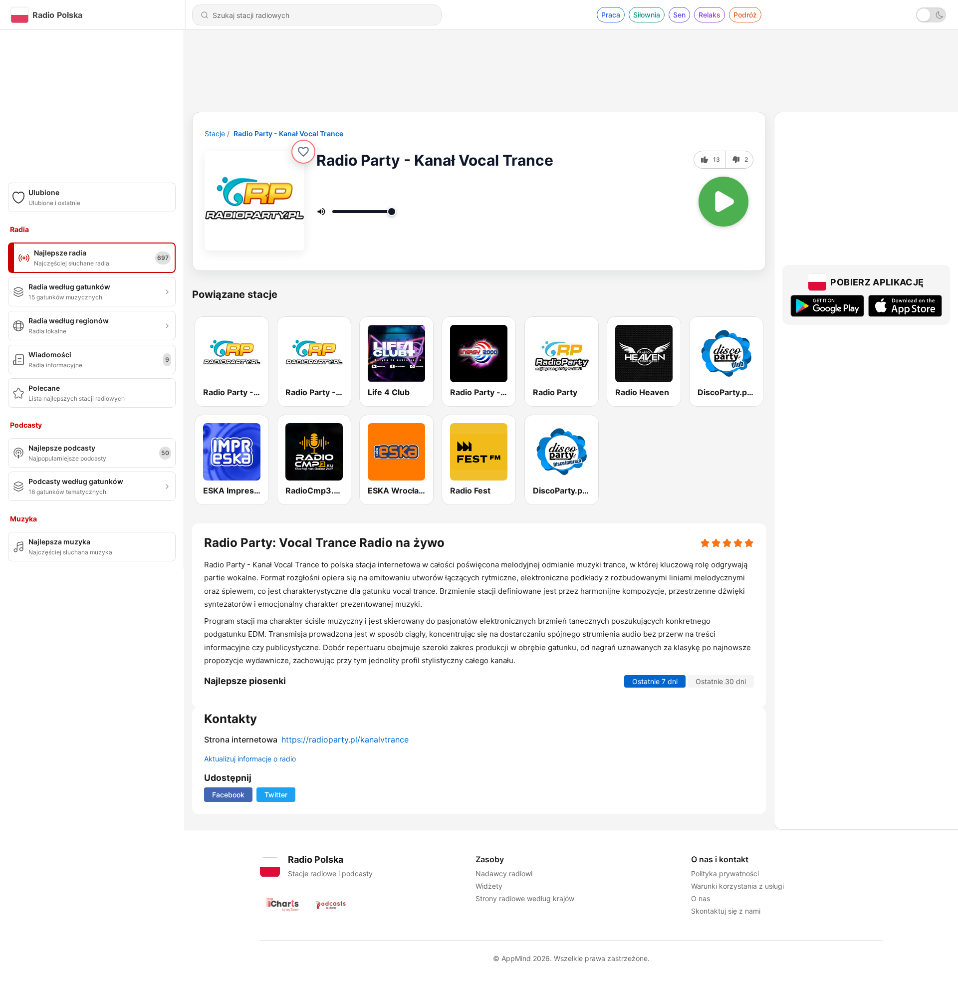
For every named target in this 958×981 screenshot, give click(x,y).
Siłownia (646, 14)
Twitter (275, 794)
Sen (679, 14)
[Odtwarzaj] (723, 202)
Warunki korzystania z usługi (737, 886)
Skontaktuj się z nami (725, 911)
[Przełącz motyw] (931, 14)
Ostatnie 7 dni (655, 681)
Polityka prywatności (725, 873)
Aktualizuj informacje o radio (250, 758)
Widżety (489, 886)
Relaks (709, 14)
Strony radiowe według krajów (525, 898)
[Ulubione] (303, 152)
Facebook (228, 794)
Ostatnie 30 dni (721, 681)
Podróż (745, 14)
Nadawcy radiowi (504, 873)
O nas (700, 898)
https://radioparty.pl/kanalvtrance (345, 739)
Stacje (215, 133)
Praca (610, 14)
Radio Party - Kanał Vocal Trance (288, 133)
